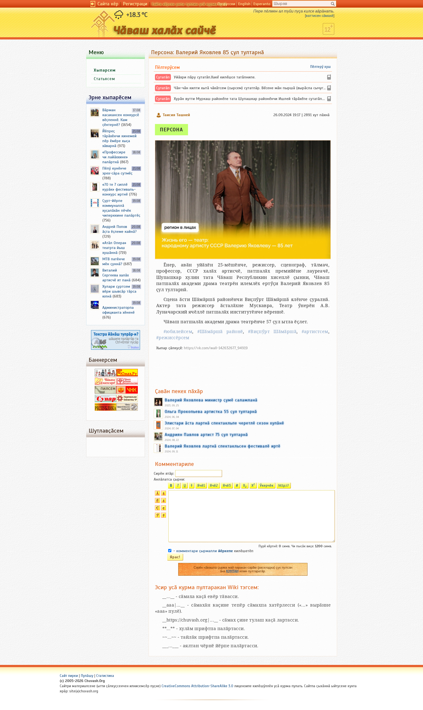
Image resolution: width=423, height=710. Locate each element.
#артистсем (315, 331)
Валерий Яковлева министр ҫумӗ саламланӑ (211, 400)
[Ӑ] (157, 494)
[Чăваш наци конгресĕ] (127, 392)
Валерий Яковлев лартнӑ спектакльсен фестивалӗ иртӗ (223, 446)
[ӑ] (163, 494)
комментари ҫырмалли (204, 550)
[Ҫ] (157, 509)
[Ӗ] (157, 501)
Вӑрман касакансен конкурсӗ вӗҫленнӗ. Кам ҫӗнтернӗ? (120, 117)
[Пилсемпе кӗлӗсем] (105, 392)
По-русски (226, 3)
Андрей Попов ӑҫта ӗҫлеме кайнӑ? (119, 229)
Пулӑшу (87, 675)
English (244, 3)
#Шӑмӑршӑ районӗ (220, 331)
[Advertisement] (243, 367)
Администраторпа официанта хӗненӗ (118, 310)
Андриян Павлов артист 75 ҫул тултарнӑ (206, 434)
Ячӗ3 (227, 485)
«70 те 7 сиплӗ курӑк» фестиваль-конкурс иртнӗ (119, 189)
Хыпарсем (105, 70)
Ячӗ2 (214, 485)
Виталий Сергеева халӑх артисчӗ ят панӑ (116, 275)
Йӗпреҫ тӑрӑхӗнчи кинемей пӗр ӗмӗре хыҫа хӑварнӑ (119, 138)
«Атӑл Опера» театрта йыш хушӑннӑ (114, 247)
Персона (171, 129)
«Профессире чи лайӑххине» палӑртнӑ (115, 157)
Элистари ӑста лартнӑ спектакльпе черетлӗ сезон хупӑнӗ (224, 423)
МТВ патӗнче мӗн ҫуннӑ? (113, 261)
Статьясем (104, 78)
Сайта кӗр (107, 4)
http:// (283, 485)
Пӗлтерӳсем (167, 67)
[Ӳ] (157, 516)
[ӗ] (163, 501)
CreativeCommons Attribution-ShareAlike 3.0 (197, 686)
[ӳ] (163, 516)
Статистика (105, 675)
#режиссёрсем (172, 337)
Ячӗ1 (201, 485)
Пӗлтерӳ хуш (320, 66)
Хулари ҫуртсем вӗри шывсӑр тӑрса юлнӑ (119, 291)
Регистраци (135, 4)
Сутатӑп (163, 77)
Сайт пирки (69, 675)
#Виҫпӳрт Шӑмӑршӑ (272, 331)
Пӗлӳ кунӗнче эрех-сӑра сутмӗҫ (117, 171)
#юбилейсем (178, 331)
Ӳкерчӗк (266, 485)
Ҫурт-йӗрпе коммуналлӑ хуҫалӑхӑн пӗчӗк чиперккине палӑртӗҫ (121, 208)
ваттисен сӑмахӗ (319, 16)
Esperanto (261, 3)
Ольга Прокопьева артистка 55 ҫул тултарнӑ (211, 411)
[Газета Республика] (105, 409)
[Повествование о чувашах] (105, 375)
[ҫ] (163, 509)
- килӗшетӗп (213, 550)
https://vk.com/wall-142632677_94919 (216, 348)
